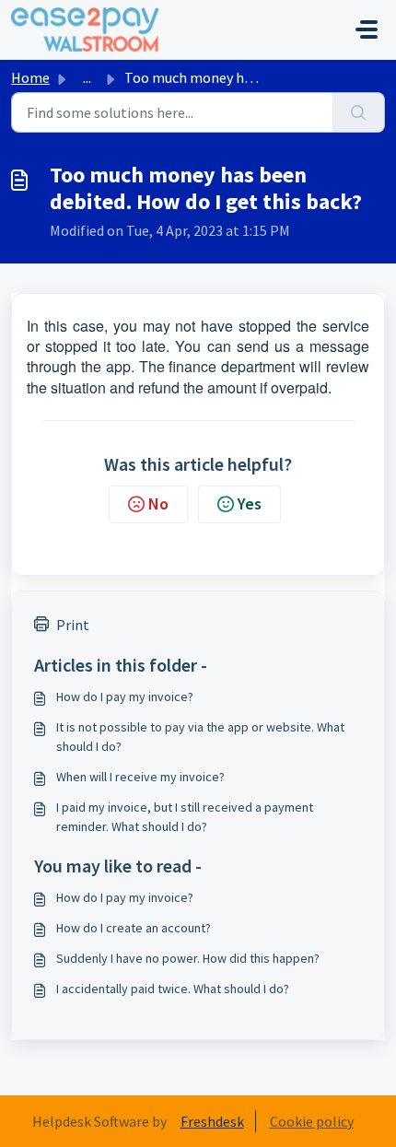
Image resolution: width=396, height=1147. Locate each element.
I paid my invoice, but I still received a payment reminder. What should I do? (184, 817)
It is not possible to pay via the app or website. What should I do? (200, 737)
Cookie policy (312, 1121)
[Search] (358, 112)
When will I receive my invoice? (140, 776)
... (87, 77)
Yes (250, 503)
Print (72, 624)
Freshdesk (212, 1121)
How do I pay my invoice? (124, 696)
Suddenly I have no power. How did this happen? (188, 958)
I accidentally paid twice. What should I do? (172, 988)
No (158, 503)
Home (30, 77)
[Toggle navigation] (366, 29)
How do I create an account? (133, 927)
